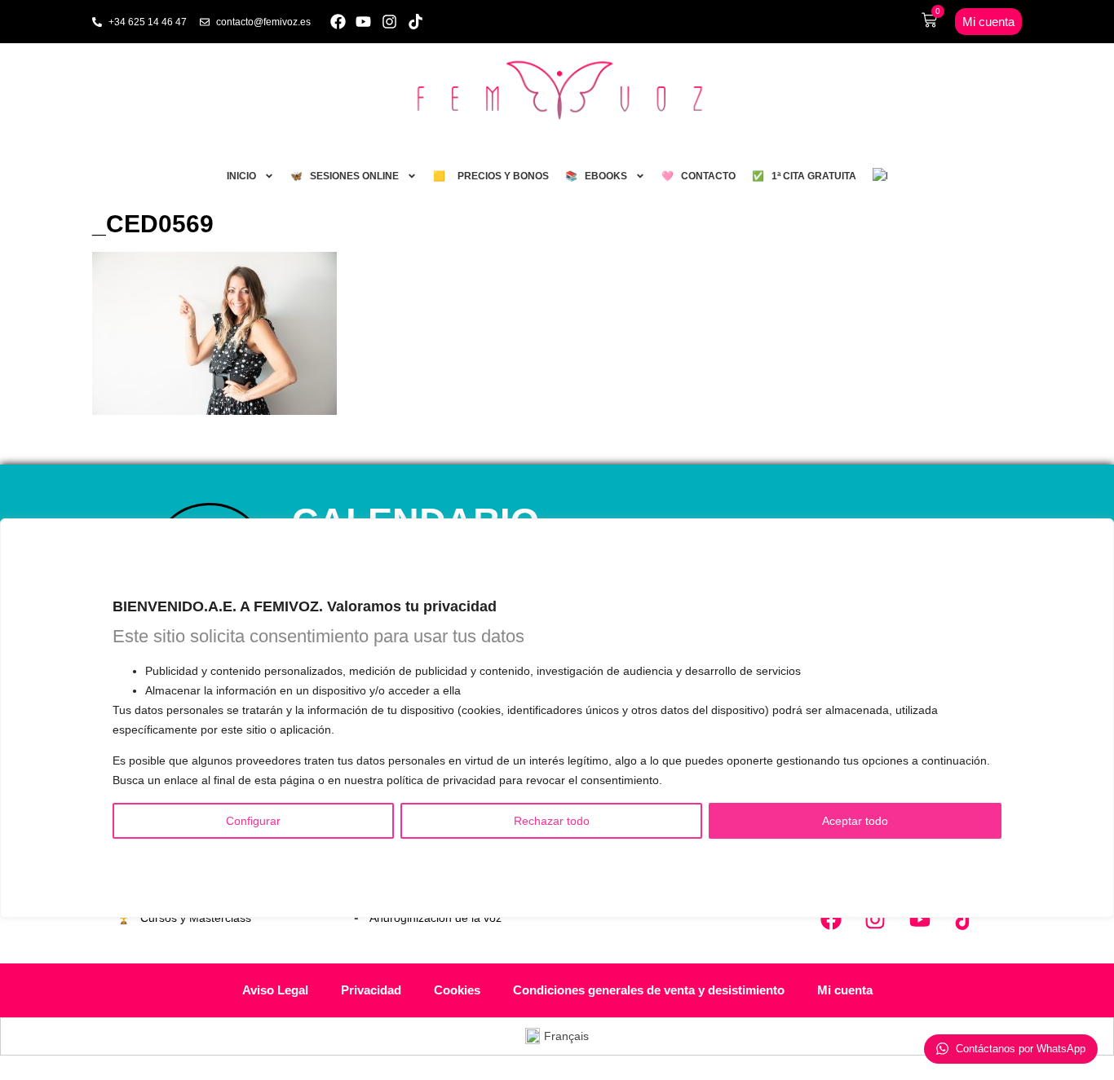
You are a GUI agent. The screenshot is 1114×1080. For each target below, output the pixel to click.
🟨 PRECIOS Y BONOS (491, 176)
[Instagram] (389, 22)
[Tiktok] (415, 22)
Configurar (253, 821)
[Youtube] (364, 22)
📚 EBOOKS (596, 176)
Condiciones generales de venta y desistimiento (649, 990)
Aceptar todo (855, 821)
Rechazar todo (552, 821)
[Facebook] (338, 22)
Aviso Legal (275, 990)
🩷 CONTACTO (698, 176)
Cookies (457, 990)
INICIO (241, 176)
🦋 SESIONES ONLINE (344, 176)
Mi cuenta (845, 990)
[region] (557, 718)
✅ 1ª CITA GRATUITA (804, 176)
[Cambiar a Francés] (879, 176)
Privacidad (371, 990)
